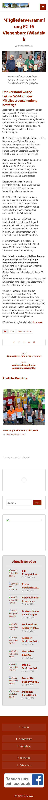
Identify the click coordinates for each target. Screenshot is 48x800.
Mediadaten (25, 746)
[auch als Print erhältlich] (15, 6)
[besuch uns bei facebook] (24, 780)
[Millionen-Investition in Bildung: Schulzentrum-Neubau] (14, 695)
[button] (43, 7)
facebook (37, 322)
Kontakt (25, 727)
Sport (12, 331)
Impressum (25, 757)
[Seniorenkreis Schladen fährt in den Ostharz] (14, 628)
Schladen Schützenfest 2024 (29, 641)
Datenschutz (25, 765)
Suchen (37, 503)
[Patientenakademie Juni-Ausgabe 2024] (24, 533)
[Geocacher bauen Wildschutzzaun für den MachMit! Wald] (14, 655)
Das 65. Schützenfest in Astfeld (29, 668)
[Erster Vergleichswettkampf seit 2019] (14, 587)
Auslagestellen (25, 739)
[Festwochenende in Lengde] (14, 614)
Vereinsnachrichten (24, 331)
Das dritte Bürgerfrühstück (30, 681)
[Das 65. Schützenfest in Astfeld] (14, 668)
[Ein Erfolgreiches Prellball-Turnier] (14, 574)
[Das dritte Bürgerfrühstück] (14, 681)
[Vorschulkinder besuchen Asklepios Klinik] (14, 601)
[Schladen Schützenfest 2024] (14, 641)
